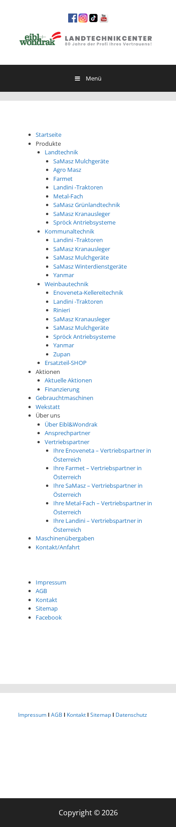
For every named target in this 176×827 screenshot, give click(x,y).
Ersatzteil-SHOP (66, 363)
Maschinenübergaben (65, 538)
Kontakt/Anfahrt (58, 547)
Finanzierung (62, 389)
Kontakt (46, 600)
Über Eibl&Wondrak (71, 424)
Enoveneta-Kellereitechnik (88, 292)
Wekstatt (48, 407)
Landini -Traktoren (78, 187)
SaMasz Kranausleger (81, 214)
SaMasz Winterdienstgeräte (90, 266)
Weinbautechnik (66, 284)
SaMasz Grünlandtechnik (86, 205)
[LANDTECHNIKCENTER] (88, 37)
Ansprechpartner (67, 433)
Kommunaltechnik (69, 231)
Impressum (51, 582)
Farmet (63, 179)
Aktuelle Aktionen (68, 380)
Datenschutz (131, 715)
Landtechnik (61, 152)
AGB (41, 591)
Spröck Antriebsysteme (84, 222)
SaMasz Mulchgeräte (81, 161)
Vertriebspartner (67, 442)
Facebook (49, 617)
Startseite (48, 134)
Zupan (61, 354)
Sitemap (47, 608)
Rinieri (61, 310)
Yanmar (63, 275)
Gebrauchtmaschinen (64, 398)
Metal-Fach (68, 196)
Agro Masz (67, 170)
